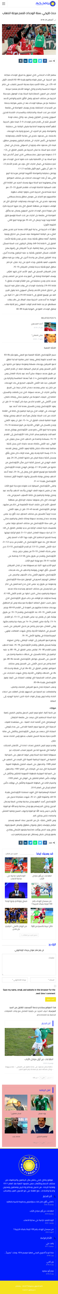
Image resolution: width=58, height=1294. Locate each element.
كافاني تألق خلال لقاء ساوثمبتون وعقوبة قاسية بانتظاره (30, 1202)
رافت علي (50, 1243)
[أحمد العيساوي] (50, 326)
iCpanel (25, 1289)
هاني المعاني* (37, 335)
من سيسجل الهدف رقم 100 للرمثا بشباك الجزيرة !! (34, 1229)
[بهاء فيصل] (42, 1102)
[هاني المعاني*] (50, 338)
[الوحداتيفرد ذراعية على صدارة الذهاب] (16, 865)
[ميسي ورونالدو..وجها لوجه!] (16, 890)
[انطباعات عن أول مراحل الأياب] (42, 865)
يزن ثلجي (50, 1262)
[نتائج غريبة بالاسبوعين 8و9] (42, 916)
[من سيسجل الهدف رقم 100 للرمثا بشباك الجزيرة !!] (42, 890)
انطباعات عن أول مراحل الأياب (39, 1059)
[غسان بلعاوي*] (16, 1102)
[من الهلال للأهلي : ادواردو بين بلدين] (16, 916)
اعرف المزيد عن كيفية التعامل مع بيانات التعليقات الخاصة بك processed (30, 1013)
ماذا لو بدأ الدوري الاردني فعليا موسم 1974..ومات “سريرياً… (29, 1253)
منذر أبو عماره (48, 1271)
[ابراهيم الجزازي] (42, 1125)
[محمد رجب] (16, 1125)
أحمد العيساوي (37, 323)
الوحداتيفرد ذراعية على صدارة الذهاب (38, 1220)
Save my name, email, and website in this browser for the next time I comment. (29, 991)
